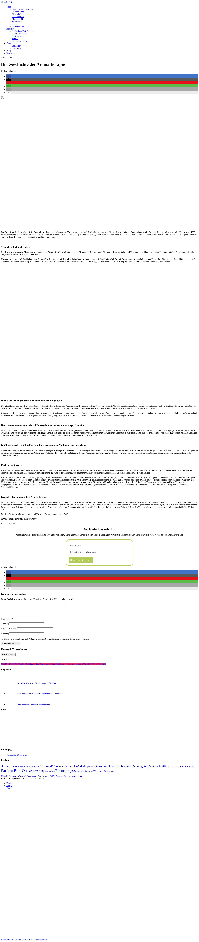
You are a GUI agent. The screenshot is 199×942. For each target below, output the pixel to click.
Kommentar (7, 619)
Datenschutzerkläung (126, 935)
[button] (8, 76)
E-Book (93, 767)
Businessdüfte (18, 12)
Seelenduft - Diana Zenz (16, 755)
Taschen (90, 771)
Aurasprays (9, 766)
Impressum (31, 776)
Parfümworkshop (19, 41)
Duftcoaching (18, 36)
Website (4, 634)
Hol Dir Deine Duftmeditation (84, 919)
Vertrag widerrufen (73, 776)
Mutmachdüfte (18, 19)
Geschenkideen (18, 26)
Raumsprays (64, 771)
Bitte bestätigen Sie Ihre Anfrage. (85, 912)
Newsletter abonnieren (81, 560)
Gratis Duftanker (19, 33)
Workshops (109, 771)
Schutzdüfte (17, 21)
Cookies (59, 776)
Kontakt (4, 776)
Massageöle (140, 766)
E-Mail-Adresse (8, 629)
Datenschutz (43, 776)
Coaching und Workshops (23, 9)
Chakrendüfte (18, 16)
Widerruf (21, 776)
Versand (12, 776)
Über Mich (16, 48)
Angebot (10, 29)
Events (15, 38)
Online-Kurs (187, 766)
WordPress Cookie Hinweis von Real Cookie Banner (24, 939)
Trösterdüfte (98, 771)
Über (8, 43)
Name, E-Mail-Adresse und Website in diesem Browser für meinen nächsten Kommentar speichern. (46, 639)
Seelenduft (16, 46)
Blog (8, 51)
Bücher (15, 24)
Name (4, 624)
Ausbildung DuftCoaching (23, 31)
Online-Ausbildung (174, 767)
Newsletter (11, 53)
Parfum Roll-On (14, 770)
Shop (8, 7)
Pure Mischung (50, 771)
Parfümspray (36, 771)
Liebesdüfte (17, 14)
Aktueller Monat (8, 655)
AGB (52, 776)
